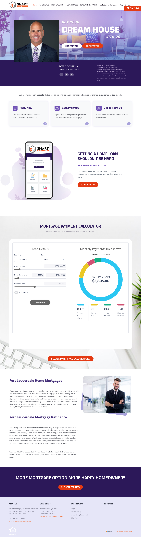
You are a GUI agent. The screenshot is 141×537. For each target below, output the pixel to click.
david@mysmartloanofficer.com (51, 516)
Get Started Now (70, 487)
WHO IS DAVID (44, 4)
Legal (73, 509)
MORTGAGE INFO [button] (57, 4)
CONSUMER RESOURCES (88, 4)
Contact (128, 4)
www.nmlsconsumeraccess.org (20, 521)
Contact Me (71, 46)
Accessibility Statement (79, 515)
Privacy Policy (76, 512)
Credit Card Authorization (108, 4)
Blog (121, 4)
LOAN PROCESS (72, 4)
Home (35, 4)
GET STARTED (92, 46)
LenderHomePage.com (124, 531)
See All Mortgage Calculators (70, 358)
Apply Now (88, 184)
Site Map (74, 518)
